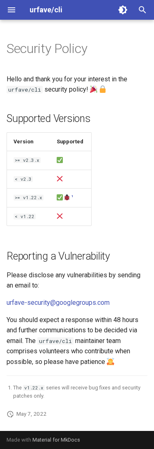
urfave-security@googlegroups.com (58, 302)
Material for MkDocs (56, 440)
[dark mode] (123, 10)
